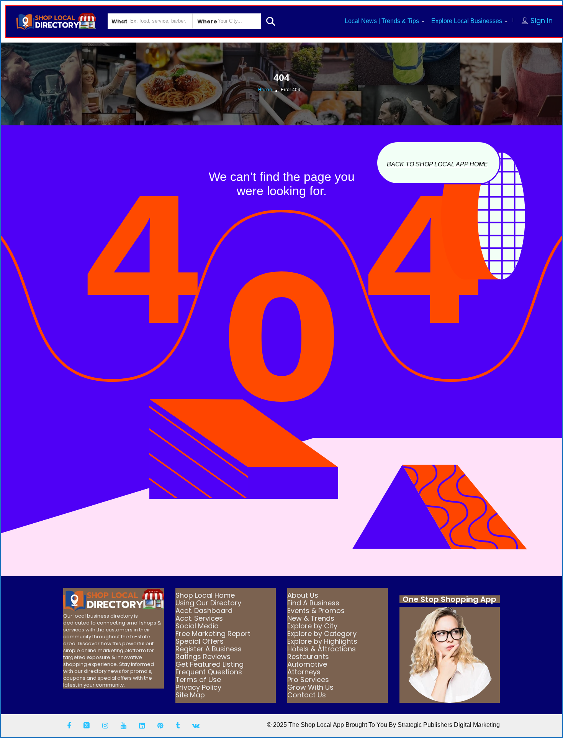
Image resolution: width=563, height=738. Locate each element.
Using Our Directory (208, 603)
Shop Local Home (205, 595)
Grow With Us (310, 687)
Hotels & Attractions (321, 649)
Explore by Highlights (322, 641)
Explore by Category (322, 633)
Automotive (307, 664)
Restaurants (308, 656)
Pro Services (308, 679)
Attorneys (304, 672)
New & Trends (310, 618)
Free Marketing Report (212, 633)
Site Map (190, 695)
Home (265, 89)
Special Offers (199, 641)
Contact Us (306, 695)
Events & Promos (316, 610)
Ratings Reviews (203, 656)
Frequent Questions (208, 672)
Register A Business (208, 649)
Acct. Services (199, 618)
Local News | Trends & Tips (382, 21)
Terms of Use (198, 679)
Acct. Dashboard (203, 610)
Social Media (197, 626)
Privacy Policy (198, 687)
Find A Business (313, 603)
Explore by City (312, 626)
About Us (302, 595)
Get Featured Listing (209, 664)
